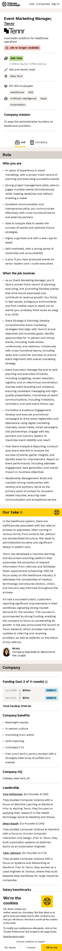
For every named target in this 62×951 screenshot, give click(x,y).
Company (41, 142)
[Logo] (11, 4)
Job (23, 142)
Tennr (9, 23)
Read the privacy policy (13, 936)
